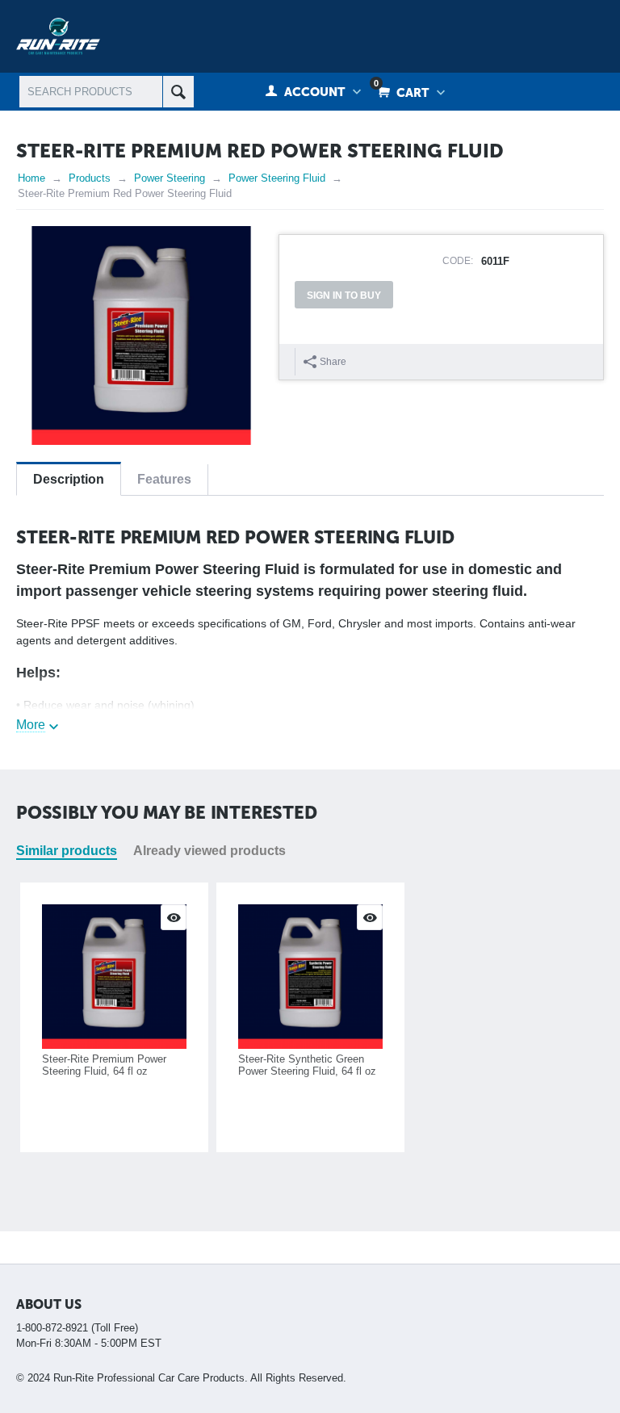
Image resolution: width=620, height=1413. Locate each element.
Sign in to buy (344, 295)
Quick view (173, 917)
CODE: (457, 260)
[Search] (178, 91)
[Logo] (58, 35)
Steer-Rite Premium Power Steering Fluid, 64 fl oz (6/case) (104, 1071)
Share (333, 361)
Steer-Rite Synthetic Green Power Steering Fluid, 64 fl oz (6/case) (307, 1071)
